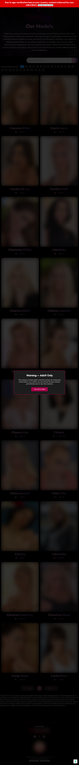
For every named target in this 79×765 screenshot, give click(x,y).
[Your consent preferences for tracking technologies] (75, 761)
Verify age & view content (45, 5)
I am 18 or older (39, 389)
